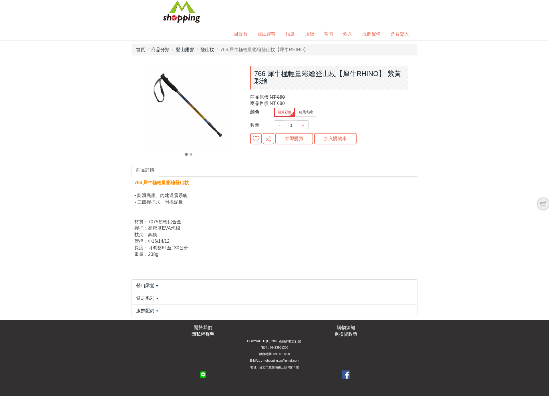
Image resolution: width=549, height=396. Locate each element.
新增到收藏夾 (256, 138)
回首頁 (240, 33)
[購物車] (543, 204)
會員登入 (400, 33)
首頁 (140, 49)
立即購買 (294, 138)
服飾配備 (371, 33)
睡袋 (309, 33)
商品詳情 (145, 170)
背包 (328, 33)
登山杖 (207, 49)
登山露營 (266, 33)
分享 (268, 138)
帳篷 (290, 33)
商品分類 (160, 49)
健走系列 (146, 298)
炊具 (347, 33)
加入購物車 (335, 138)
